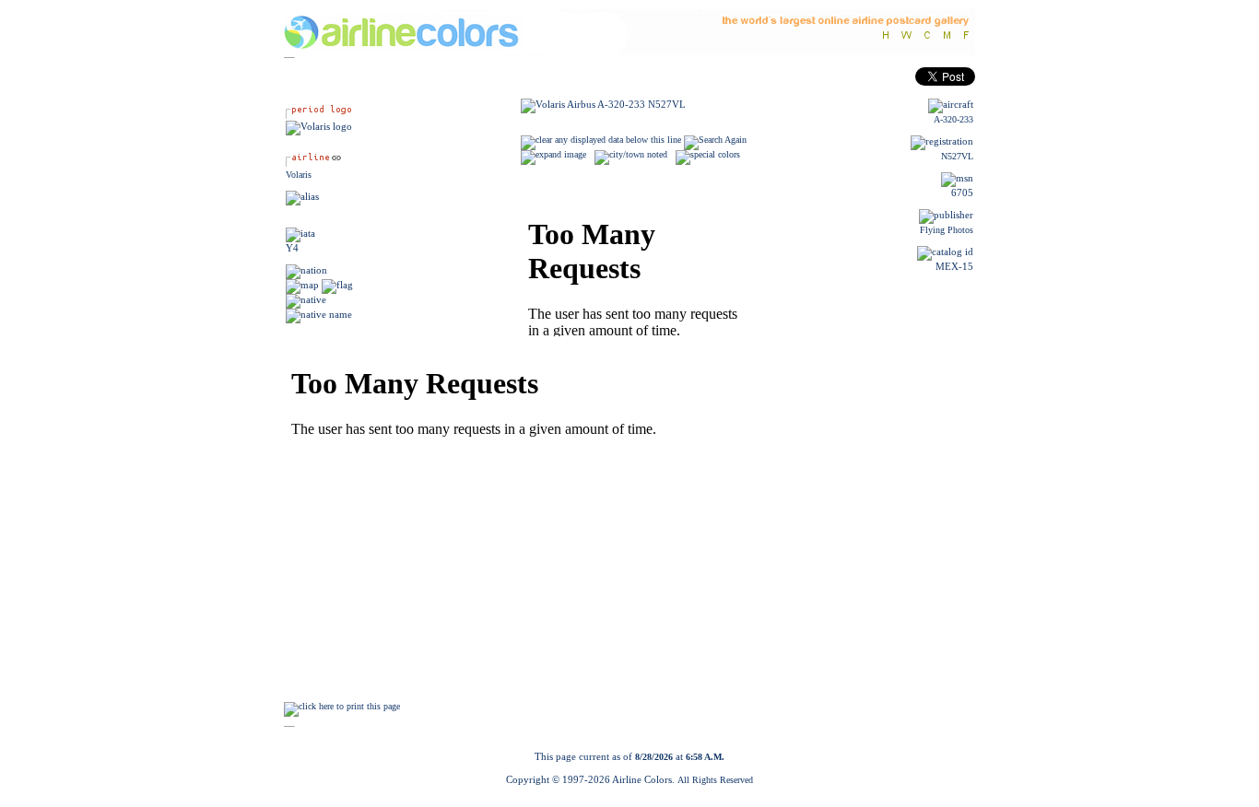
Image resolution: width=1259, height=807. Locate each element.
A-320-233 (953, 119)
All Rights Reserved (715, 780)
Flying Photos (946, 230)
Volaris (299, 175)
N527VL (957, 156)
